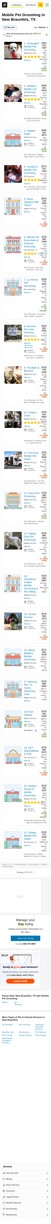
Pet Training (7, 1035)
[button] (47, 5)
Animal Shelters (25, 1035)
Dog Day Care (8, 1032)
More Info (28, 347)
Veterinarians (24, 1032)
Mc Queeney (18, 1003)
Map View (11, 27)
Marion (5, 1002)
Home (4, 864)
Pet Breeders (7, 1025)
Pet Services (29, 176)
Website (27, 60)
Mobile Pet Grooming (32, 53)
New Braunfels (20, 864)
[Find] (40, 4)
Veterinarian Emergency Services (7, 1040)
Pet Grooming (29, 289)
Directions (28, 345)
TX (11, 864)
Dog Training (40, 1035)
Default (42, 27)
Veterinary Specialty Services (39, 1027)
